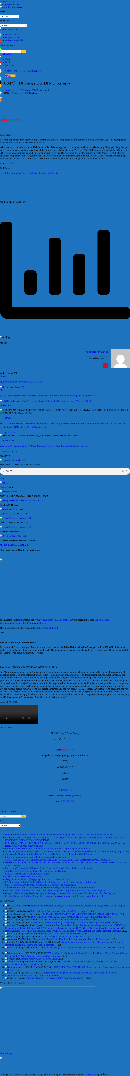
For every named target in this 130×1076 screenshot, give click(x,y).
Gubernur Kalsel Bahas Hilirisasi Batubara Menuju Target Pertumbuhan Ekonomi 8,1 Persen (50, 887)
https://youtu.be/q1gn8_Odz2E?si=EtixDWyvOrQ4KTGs (31, 173)
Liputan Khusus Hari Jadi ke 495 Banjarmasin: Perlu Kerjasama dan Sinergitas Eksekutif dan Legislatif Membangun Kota (64, 930)
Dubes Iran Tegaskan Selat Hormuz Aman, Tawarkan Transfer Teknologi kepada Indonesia (49, 868)
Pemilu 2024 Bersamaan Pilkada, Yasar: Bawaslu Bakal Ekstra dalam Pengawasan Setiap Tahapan (77, 905)
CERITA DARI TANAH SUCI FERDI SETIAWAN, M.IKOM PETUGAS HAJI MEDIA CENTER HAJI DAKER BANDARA (57, 859)
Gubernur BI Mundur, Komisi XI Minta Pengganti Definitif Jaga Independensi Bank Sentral (44, 446)
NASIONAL (10, 75)
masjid (20, 619)
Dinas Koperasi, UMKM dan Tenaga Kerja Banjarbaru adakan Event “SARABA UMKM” (70, 922)
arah (65, 749)
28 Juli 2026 (7, 451)
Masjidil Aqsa (6, 1053)
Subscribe (6, 54)
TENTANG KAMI (12, 34)
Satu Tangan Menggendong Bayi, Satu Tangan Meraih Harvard (36, 871)
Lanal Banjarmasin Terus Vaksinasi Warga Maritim (30, 975)
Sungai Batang (102, 619)
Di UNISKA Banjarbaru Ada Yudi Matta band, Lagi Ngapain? (59, 911)
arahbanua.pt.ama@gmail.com (68, 795)
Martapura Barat (19, 623)
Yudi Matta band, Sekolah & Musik (64, 933)
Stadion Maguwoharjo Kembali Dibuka (40, 958)
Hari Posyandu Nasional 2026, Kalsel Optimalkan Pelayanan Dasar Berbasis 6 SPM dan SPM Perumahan (55, 890)
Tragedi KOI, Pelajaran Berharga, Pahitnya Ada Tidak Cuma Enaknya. (80, 972)
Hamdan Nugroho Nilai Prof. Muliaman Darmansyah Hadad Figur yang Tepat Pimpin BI (48, 848)
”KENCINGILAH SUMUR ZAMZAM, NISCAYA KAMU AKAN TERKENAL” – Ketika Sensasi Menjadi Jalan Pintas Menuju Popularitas (67, 851)
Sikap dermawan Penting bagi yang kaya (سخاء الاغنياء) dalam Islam (37, 879)
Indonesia (66, 619)
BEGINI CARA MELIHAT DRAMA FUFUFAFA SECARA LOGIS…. (56, 978)
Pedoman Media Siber (14, 40)
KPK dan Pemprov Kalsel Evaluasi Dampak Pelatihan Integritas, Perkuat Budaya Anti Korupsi (50, 882)
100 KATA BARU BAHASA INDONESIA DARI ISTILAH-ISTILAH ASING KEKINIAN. (80, 914)
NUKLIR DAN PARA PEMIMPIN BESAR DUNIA (27, 873)
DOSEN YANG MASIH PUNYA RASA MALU (25, 876)
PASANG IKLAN (12, 37)
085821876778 (67, 801)
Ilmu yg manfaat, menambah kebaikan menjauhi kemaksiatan (35, 857)
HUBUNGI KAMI (65, 790)
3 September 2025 (28, 90)
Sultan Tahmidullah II (47, 628)
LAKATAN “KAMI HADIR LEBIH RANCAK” (68, 936)
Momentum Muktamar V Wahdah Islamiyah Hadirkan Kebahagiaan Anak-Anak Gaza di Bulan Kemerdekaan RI (59, 834)
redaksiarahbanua (10, 90)
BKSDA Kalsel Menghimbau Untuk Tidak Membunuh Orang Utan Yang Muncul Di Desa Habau (64, 939)
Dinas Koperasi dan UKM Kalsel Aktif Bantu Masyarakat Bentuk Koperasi (40, 884)
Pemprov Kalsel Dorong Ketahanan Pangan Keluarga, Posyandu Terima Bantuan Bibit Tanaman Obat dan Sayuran (60, 893)
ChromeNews (90, 1074)
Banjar (43, 623)
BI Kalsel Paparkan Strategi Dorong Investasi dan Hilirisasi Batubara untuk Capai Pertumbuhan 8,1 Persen (57, 896)
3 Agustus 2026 (9, 432)
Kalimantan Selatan (51, 619)
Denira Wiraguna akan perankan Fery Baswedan (70, 919)
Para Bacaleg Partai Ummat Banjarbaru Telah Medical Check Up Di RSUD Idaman (85, 947)
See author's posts (96, 358)
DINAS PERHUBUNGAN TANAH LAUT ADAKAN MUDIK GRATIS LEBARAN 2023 (68, 916)
